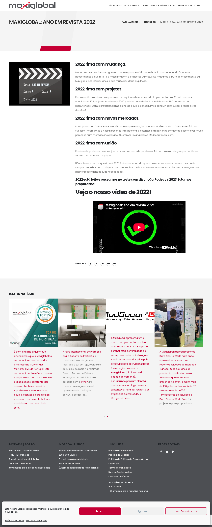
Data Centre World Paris (125, 399)
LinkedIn (102, 263)
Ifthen (36, 382)
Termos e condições (36, 520)
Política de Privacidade (120, 450)
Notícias (162, 5)
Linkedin (173, 451)
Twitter (96, 263)
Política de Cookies (14, 520)
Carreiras (182, 5)
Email (114, 263)
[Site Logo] (32, 5)
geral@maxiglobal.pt (28, 459)
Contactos (194, 5)
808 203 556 (114, 486)
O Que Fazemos (147, 5)
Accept (100, 511)
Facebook (90, 263)
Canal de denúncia (118, 476)
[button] (104, 416)
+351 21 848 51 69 (71, 463)
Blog (172, 5)
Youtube (167, 451)
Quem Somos (130, 5)
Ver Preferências (186, 511)
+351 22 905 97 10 (22, 463)
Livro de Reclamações (120, 472)
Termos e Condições (119, 467)
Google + (108, 263)
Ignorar (143, 511)
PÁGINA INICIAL (115, 5)
